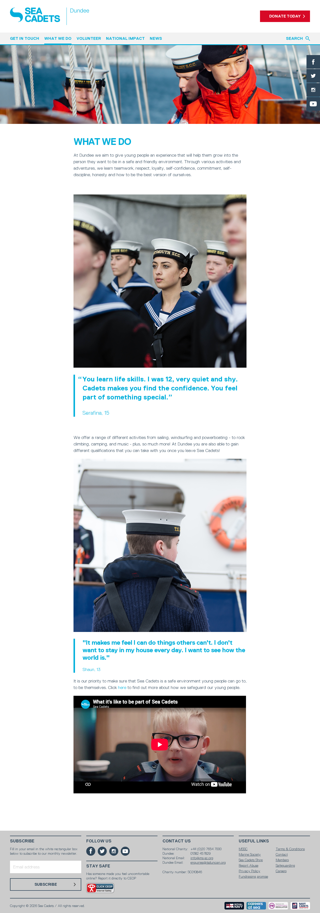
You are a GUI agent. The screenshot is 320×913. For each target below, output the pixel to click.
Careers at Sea (256, 905)
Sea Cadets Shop (251, 860)
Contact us (176, 841)
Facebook (313, 62)
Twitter (313, 76)
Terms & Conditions (290, 849)
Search (294, 38)
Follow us (99, 841)
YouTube (313, 104)
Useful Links (254, 841)
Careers (281, 871)
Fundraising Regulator (278, 905)
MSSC (243, 849)
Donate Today (285, 16)
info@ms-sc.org (201, 858)
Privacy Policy (249, 871)
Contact (282, 854)
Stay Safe (98, 866)
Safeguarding (285, 865)
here (122, 687)
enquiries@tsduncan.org (208, 862)
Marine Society (250, 854)
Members (282, 860)
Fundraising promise (253, 876)
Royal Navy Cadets (300, 905)
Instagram (313, 90)
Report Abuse (248, 865)
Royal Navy (234, 905)
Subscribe (22, 841)
